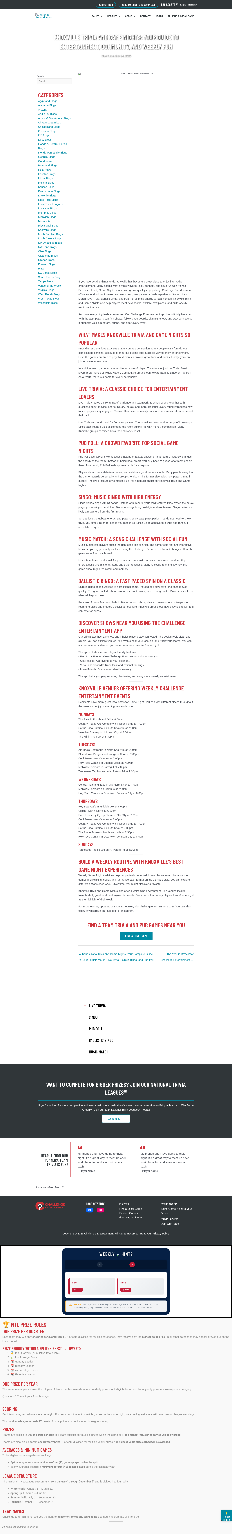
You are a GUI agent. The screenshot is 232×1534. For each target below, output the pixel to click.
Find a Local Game (182, 16)
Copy (78, 1290)
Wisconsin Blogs (48, 302)
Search (40, 76)
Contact (145, 16)
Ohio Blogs (44, 251)
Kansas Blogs (46, 186)
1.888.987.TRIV (169, 5)
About (129, 16)
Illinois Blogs (45, 178)
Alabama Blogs (47, 105)
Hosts (159, 16)
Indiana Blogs (46, 182)
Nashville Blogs (47, 229)
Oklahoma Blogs (48, 255)
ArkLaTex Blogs (47, 113)
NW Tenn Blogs (47, 247)
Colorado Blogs (47, 131)
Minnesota (44, 221)
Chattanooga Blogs (49, 122)
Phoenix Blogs (46, 264)
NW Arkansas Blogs (50, 242)
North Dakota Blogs (49, 238)
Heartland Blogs (47, 165)
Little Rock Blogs (48, 199)
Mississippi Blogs (48, 225)
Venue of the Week (49, 285)
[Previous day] (100, 1264)
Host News (44, 169)
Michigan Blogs (47, 217)
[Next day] (132, 1264)
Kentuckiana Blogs (49, 191)
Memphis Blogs (47, 212)
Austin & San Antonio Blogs (54, 118)
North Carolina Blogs (50, 234)
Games (95, 16)
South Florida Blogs (49, 277)
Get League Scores (131, 1217)
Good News (45, 161)
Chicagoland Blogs (49, 126)
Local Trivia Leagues (50, 204)
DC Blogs (43, 135)
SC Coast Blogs (47, 272)
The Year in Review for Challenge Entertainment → (177, 955)
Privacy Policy (161, 1233)
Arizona (42, 109)
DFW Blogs (45, 139)
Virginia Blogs (46, 290)
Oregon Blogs (46, 259)
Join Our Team (170, 1223)
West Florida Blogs (49, 294)
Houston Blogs (46, 174)
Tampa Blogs (46, 281)
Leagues (112, 16)
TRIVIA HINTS (226, 1516)
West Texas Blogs (48, 298)
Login (183, 4)
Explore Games (128, 1213)
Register (192, 4)
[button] (106, 5)
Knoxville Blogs (47, 195)
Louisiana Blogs (47, 208)
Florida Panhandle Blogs (52, 152)
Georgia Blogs (46, 156)
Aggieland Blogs (47, 101)
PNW (41, 268)
